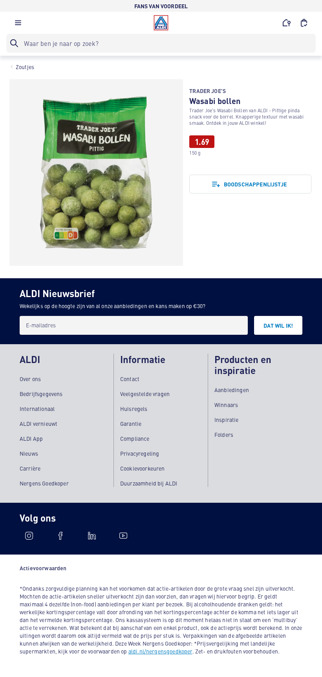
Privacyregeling (139, 453)
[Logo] (161, 23)
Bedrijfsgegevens (41, 394)
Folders (223, 434)
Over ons (30, 379)
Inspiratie (226, 419)
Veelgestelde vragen (145, 394)
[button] (18, 24)
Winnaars (226, 405)
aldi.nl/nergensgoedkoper (160, 651)
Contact (129, 379)
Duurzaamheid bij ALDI (148, 483)
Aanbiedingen (231, 390)
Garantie (130, 423)
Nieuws (29, 453)
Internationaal (37, 408)
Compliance (135, 438)
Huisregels (134, 408)
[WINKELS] (286, 22)
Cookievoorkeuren (142, 468)
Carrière (30, 468)
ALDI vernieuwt (38, 423)
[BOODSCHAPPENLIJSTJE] (304, 22)
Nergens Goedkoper (44, 483)
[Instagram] (29, 535)
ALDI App (31, 438)
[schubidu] (60, 535)
